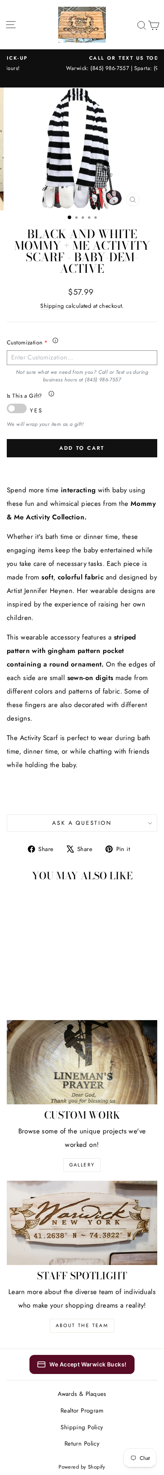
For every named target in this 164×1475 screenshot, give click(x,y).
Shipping (52, 306)
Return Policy (82, 1443)
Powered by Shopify (82, 1467)
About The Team (82, 1325)
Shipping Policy (82, 1427)
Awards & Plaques (82, 1393)
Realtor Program (82, 1410)
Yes (36, 410)
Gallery (82, 1164)
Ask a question (81, 823)
